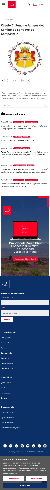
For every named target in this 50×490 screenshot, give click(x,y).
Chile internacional (7, 368)
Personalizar (14, 479)
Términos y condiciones (15, 452)
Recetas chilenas (6, 343)
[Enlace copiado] (28, 80)
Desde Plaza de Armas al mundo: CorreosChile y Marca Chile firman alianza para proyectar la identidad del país (24, 154)
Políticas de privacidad (35, 452)
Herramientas (5, 393)
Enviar (7, 319)
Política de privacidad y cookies (11, 428)
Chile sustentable (6, 353)
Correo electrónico (8, 297)
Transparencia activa (7, 412)
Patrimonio (4, 348)
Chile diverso (5, 358)
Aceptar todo (25, 485)
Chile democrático (7, 363)
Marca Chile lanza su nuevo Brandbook (17, 140)
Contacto (4, 398)
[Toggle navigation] (4, 4)
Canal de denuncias (7, 423)
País (3, 308)
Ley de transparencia (7, 418)
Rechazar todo (36, 479)
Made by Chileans (6, 338)
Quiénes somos (6, 383)
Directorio (4, 388)
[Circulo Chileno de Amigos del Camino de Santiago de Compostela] (3, 80)
